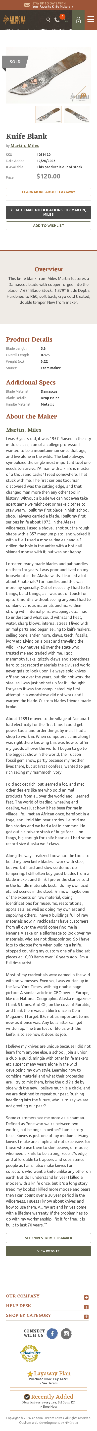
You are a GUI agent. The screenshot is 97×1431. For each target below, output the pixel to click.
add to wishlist (48, 226)
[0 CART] (65, 19)
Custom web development (39, 1423)
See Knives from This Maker (48, 1238)
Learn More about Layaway (48, 192)
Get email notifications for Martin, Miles (50, 212)
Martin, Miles (24, 146)
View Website (48, 1251)
